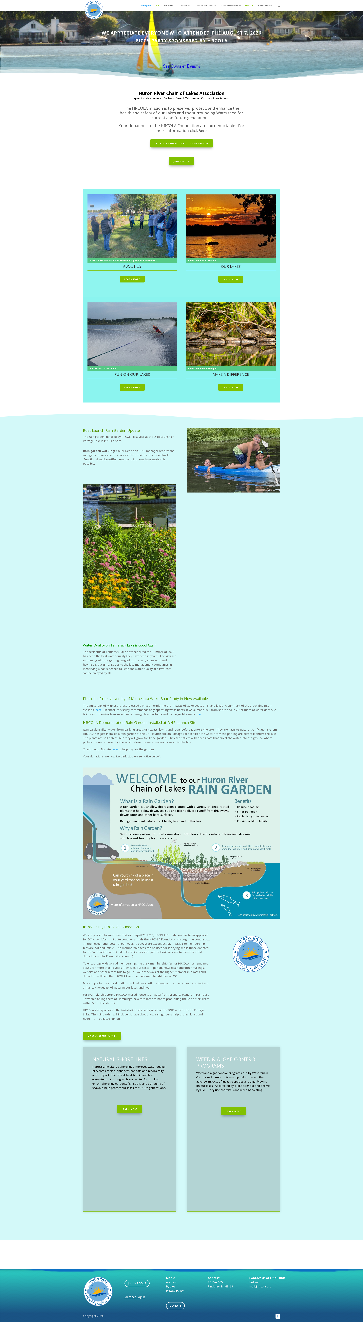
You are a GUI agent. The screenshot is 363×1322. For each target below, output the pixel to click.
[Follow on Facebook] (278, 1316)
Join (157, 6)
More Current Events (102, 1036)
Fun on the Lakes (205, 6)
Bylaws (170, 1286)
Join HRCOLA (137, 1283)
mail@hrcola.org (260, 1286)
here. (199, 714)
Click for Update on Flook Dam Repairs (181, 143)
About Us (168, 6)
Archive (171, 1282)
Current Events (264, 6)
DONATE (175, 1306)
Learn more (132, 279)
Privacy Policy (175, 1291)
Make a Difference (229, 6)
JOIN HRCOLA (181, 161)
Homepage (146, 6)
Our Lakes (185, 6)
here (98, 710)
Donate (249, 6)
